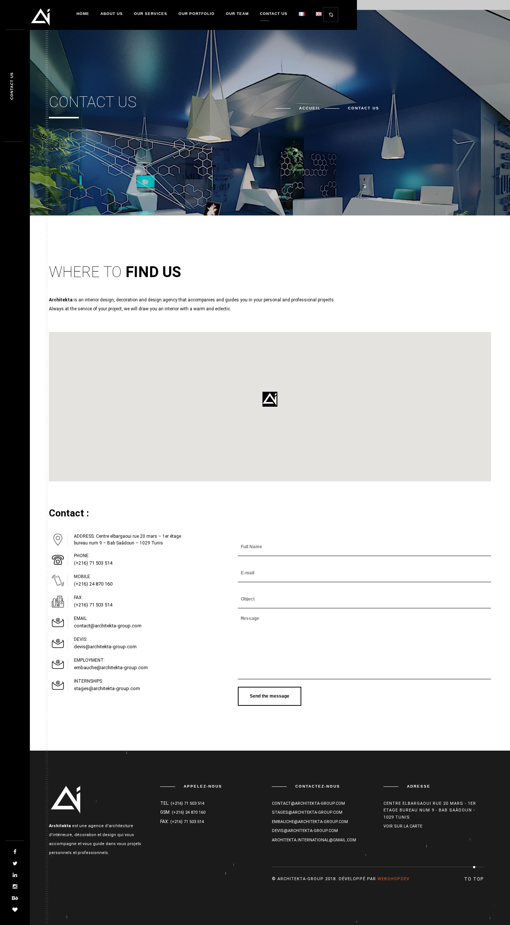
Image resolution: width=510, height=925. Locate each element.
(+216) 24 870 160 (93, 584)
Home (83, 14)
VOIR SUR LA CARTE (402, 826)
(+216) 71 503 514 (93, 563)
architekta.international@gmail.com (314, 840)
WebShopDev (393, 878)
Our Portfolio (196, 14)
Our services (150, 14)
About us (111, 14)
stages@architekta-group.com (107, 688)
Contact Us (273, 14)
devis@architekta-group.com (105, 646)
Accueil (310, 108)
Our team (237, 14)
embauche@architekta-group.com (111, 667)
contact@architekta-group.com (108, 625)
